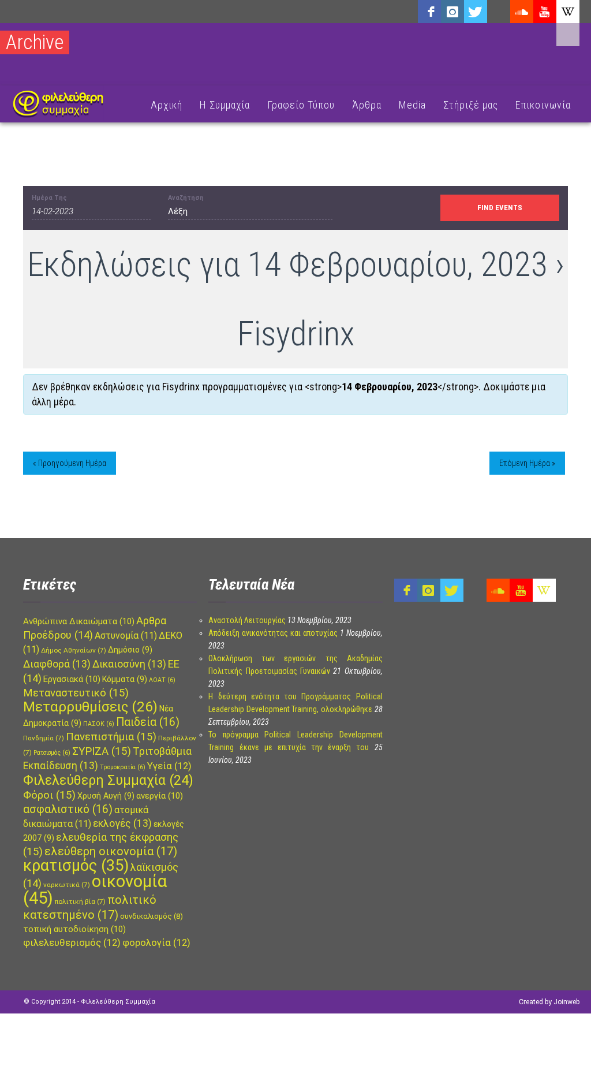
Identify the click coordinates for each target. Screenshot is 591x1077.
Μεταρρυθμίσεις (90, 707)
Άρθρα (366, 105)
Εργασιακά (71, 679)
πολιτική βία (80, 901)
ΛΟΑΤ (162, 680)
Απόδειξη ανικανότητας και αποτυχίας (273, 633)
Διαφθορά (57, 664)
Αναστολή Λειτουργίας (247, 620)
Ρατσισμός (51, 752)
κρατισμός (76, 865)
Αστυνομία (126, 635)
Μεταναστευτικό (76, 693)
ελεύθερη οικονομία (110, 851)
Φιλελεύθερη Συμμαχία (108, 780)
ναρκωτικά (66, 885)
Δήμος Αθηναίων (73, 650)
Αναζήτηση (186, 198)
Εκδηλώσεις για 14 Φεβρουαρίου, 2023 (287, 264)
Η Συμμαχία (225, 105)
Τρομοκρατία (122, 767)
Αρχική (166, 105)
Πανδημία (43, 738)
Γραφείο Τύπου (301, 105)
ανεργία (159, 796)
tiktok (498, 11)
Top (563, 1049)
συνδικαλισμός (151, 916)
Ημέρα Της (49, 198)
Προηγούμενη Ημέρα (69, 463)
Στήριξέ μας (470, 105)
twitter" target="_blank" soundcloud (475, 11)
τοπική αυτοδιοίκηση (74, 929)
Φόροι (49, 795)
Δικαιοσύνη (129, 664)
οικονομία (95, 889)
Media (412, 105)
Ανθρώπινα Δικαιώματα (78, 621)
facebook (429, 11)
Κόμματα (124, 679)
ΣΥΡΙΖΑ (101, 751)
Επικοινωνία (543, 105)
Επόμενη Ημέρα (527, 463)
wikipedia (567, 11)
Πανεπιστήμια (111, 737)
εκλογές (122, 823)
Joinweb (566, 1002)
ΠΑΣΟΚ (98, 724)
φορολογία (156, 942)
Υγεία (169, 766)
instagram (452, 11)
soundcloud (521, 11)
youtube (544, 11)
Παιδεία (147, 722)
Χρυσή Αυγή (105, 795)
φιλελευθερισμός (72, 942)
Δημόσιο (130, 649)
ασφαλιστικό (68, 809)
